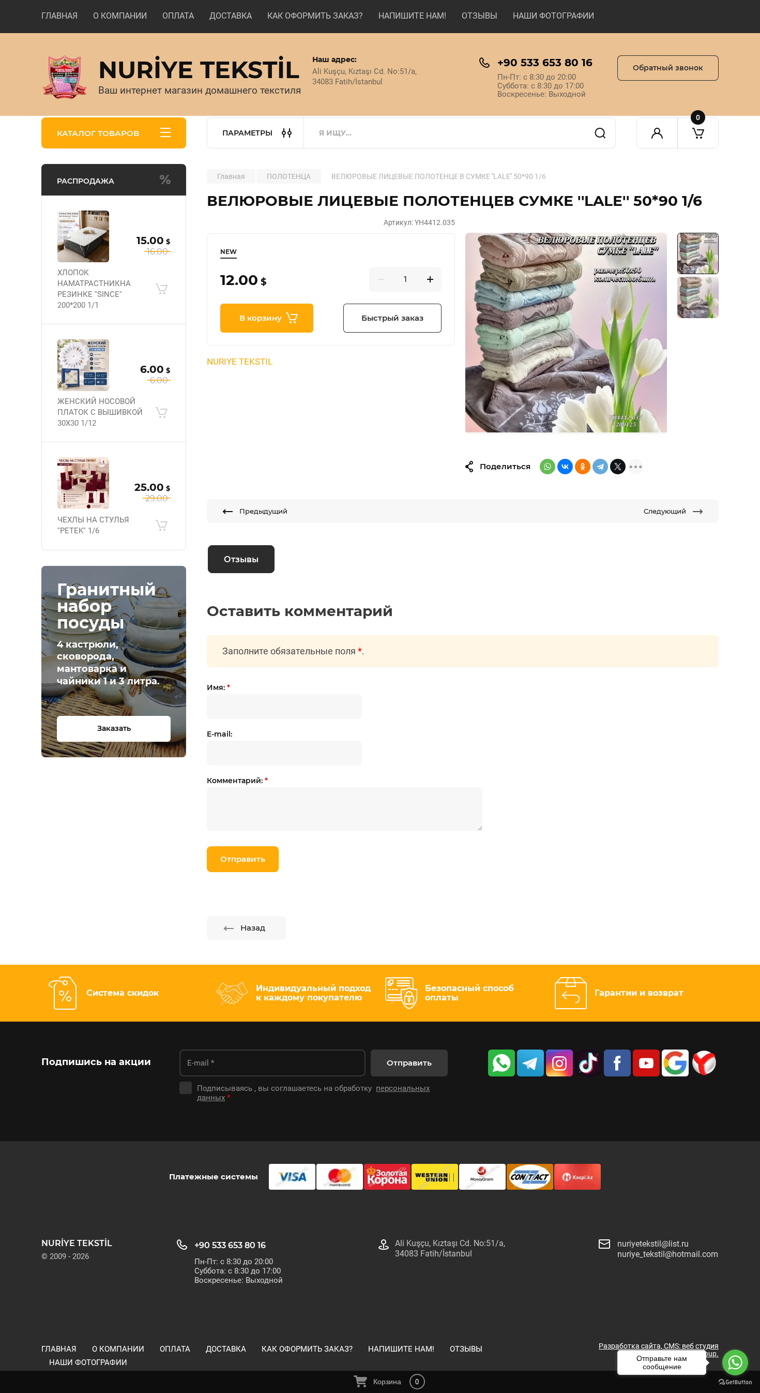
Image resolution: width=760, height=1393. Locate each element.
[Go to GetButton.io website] (735, 1382)
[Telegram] (600, 466)
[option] (566, 334)
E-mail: (219, 734)
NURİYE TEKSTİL (198, 69)
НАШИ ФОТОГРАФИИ (553, 16)
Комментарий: (237, 780)
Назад (252, 928)
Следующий (665, 511)
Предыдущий (263, 511)
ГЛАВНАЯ (59, 16)
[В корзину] (161, 289)
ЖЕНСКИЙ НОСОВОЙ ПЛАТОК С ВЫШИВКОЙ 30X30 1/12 (100, 412)
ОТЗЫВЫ (479, 16)
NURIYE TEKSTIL (239, 361)
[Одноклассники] (582, 466)
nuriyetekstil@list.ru (653, 1244)
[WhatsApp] (547, 466)
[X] (618, 466)
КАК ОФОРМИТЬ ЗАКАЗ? (315, 16)
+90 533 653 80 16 (544, 62)
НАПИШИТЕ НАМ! (412, 16)
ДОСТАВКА (230, 16)
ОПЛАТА (178, 16)
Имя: (218, 687)
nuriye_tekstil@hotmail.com (667, 1254)
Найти (600, 132)
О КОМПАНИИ (120, 16)
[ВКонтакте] (565, 466)
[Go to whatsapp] (735, 1362)
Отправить (242, 859)
